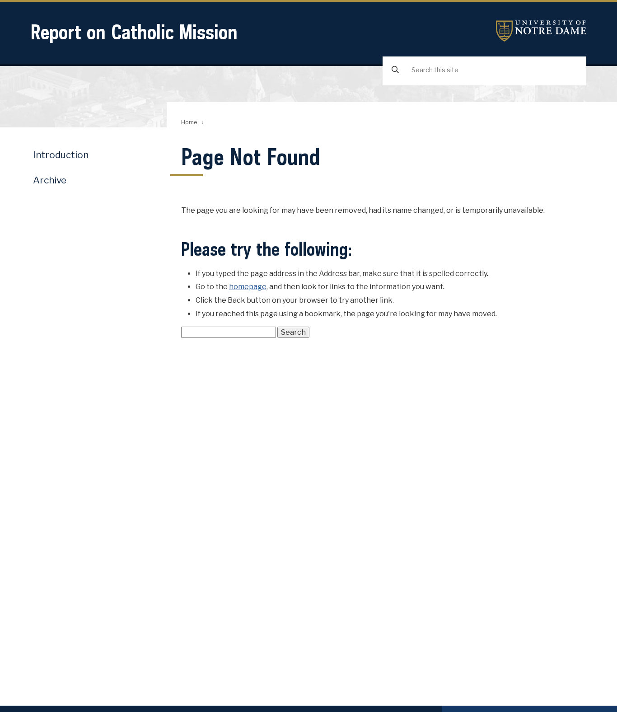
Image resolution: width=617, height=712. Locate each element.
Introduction (61, 154)
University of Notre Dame (541, 31)
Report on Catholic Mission (134, 31)
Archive (49, 180)
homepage (247, 286)
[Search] (395, 70)
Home (189, 122)
